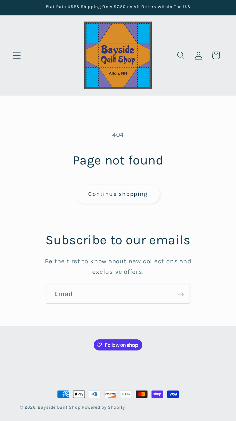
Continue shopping (118, 193)
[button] (17, 55)
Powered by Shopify (103, 407)
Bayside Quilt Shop (59, 407)
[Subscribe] (181, 294)
